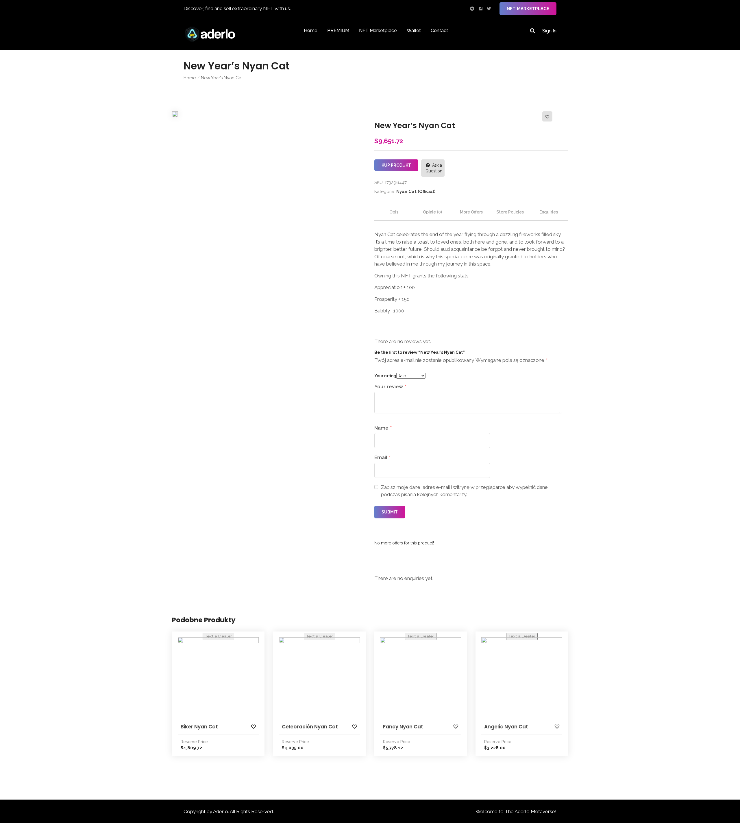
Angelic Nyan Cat (506, 726)
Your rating (385, 375)
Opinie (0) (432, 212)
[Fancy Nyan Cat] (420, 677)
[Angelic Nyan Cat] (521, 677)
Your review (390, 386)
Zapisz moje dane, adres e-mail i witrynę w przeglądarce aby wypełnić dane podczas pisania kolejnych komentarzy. (464, 491)
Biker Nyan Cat (199, 726)
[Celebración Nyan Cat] (319, 677)
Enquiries (548, 212)
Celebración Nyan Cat (310, 726)
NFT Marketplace (528, 8)
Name (383, 428)
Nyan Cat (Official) (416, 191)
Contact (439, 30)
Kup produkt (396, 165)
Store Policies (510, 212)
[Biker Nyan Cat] (218, 677)
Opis (393, 212)
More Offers (471, 212)
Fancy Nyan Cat (403, 726)
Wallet (414, 30)
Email (382, 457)
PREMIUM (338, 30)
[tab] (393, 212)
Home (310, 30)
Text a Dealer (218, 636)
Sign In (549, 30)
